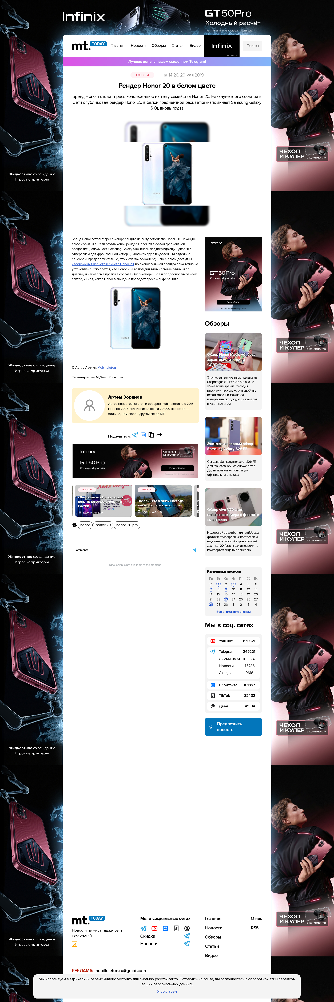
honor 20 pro (127, 525)
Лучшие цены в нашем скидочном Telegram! (167, 61)
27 (256, 599)
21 (210, 599)
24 (233, 599)
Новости (142, 75)
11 (241, 589)
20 (256, 594)
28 (211, 605)
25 (241, 599)
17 (233, 594)
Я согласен (167, 991)
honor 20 (103, 525)
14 (210, 594)
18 (241, 594)
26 (248, 599)
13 (256, 589)
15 (218, 594)
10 (233, 589)
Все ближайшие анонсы (233, 612)
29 (218, 605)
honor (85, 525)
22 (218, 599)
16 (226, 594)
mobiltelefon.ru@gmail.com (120, 970)
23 (226, 599)
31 (210, 584)
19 (248, 594)
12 (248, 589)
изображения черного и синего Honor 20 (103, 264)
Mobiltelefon (107, 368)
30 (226, 605)
